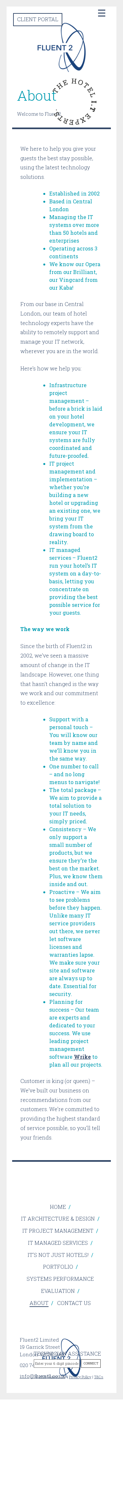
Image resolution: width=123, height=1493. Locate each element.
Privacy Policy (80, 1376)
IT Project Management (57, 1230)
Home (58, 1206)
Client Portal (37, 19)
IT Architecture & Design (58, 1218)
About (39, 1302)
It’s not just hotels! (58, 1254)
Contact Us (74, 1302)
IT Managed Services (58, 1242)
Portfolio (58, 1266)
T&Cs (98, 1376)
